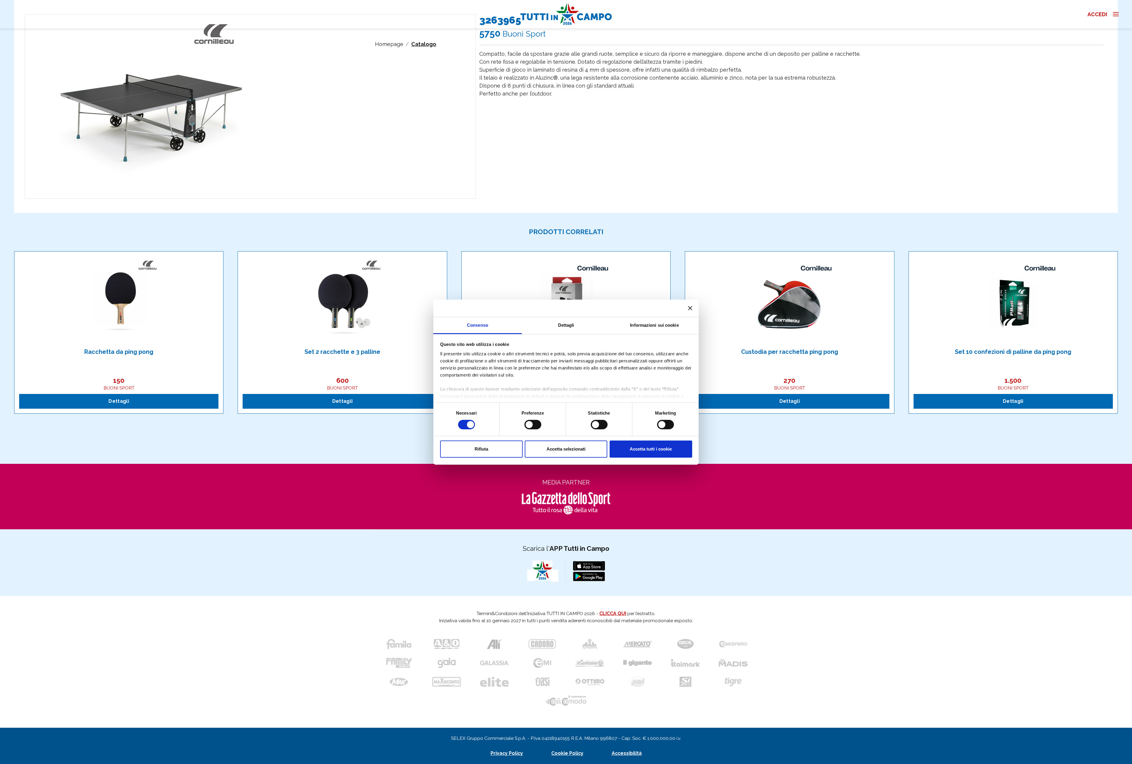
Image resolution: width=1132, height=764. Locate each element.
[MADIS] (733, 663)
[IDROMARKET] (685, 644)
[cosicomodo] (566, 701)
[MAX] (399, 682)
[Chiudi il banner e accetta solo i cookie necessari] (690, 308)
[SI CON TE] (685, 682)
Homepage (389, 44)
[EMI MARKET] (542, 663)
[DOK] (590, 644)
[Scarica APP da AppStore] (589, 566)
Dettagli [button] (118, 401)
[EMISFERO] (733, 644)
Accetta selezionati (566, 448)
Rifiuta (481, 448)
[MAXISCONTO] (446, 682)
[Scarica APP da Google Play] (589, 576)
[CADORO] (542, 644)
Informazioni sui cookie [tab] (654, 324)
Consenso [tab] (477, 324)
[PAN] (638, 682)
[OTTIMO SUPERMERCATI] (590, 682)
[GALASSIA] (494, 663)
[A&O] (446, 644)
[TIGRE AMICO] (733, 682)
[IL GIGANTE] (638, 663)
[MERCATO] (638, 644)
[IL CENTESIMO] (590, 663)
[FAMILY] (399, 663)
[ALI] (494, 644)
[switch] (532, 424)
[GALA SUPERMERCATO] (446, 663)
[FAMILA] (399, 644)
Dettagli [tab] (566, 324)
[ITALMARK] (685, 663)
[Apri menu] (1122, 14)
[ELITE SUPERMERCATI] (494, 682)
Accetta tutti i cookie (651, 448)
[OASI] (542, 682)
